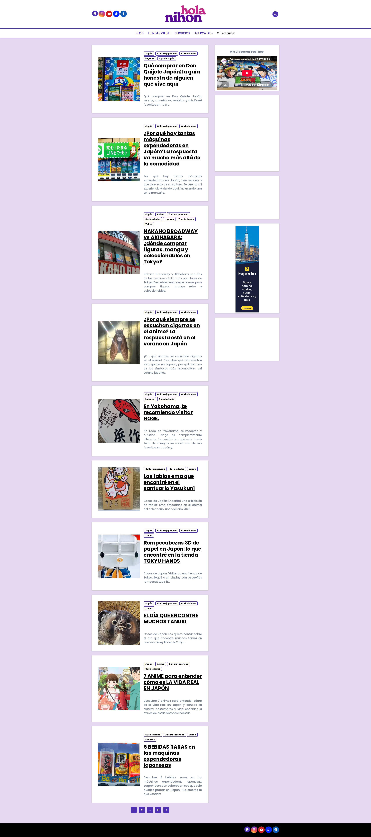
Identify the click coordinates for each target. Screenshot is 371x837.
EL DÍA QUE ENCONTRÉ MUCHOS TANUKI (171, 618)
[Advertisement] (247, 198)
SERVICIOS (182, 33)
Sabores (150, 739)
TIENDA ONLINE (159, 33)
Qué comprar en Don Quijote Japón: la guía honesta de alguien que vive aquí (172, 74)
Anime (160, 214)
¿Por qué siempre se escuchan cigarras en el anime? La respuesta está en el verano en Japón (172, 331)
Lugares (149, 58)
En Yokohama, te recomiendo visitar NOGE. (168, 412)
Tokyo (148, 224)
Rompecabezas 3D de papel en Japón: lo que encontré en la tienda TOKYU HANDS (172, 551)
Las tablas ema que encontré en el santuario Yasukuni (169, 482)
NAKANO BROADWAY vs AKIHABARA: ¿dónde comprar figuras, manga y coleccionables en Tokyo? (171, 246)
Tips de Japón (166, 58)
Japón (148, 53)
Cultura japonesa (167, 53)
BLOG (139, 33)
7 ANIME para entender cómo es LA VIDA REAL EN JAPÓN (173, 682)
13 (158, 810)
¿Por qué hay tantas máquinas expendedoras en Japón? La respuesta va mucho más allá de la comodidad (172, 148)
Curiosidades (188, 53)
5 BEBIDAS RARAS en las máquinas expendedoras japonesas (169, 756)
